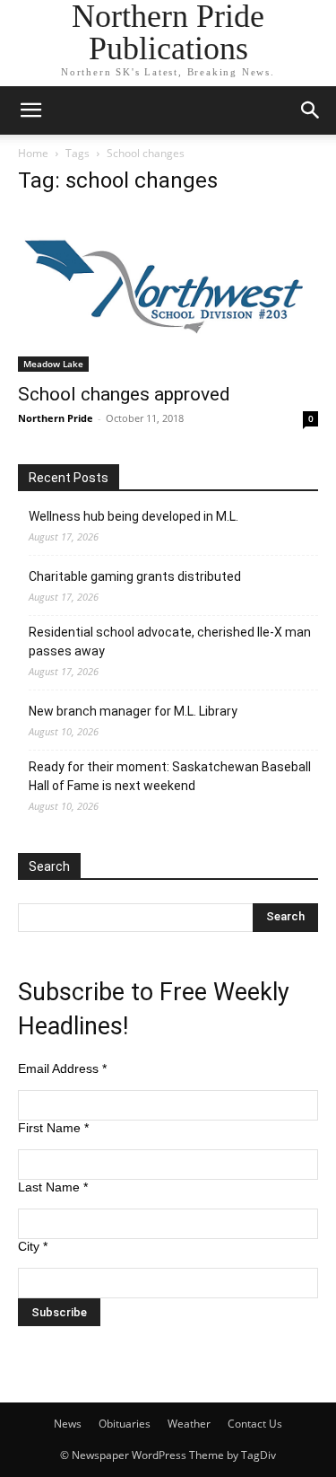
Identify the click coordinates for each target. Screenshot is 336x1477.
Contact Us (255, 1423)
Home (33, 153)
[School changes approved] (168, 292)
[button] (30, 110)
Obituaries (125, 1423)
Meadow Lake (53, 363)
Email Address (62, 1068)
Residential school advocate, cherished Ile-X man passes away (170, 641)
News (68, 1423)
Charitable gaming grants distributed (135, 576)
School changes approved (124, 394)
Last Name (53, 1187)
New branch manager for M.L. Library (133, 711)
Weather (189, 1423)
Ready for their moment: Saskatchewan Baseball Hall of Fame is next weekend (170, 776)
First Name (53, 1128)
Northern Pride (55, 418)
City (32, 1246)
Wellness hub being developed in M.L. (133, 516)
